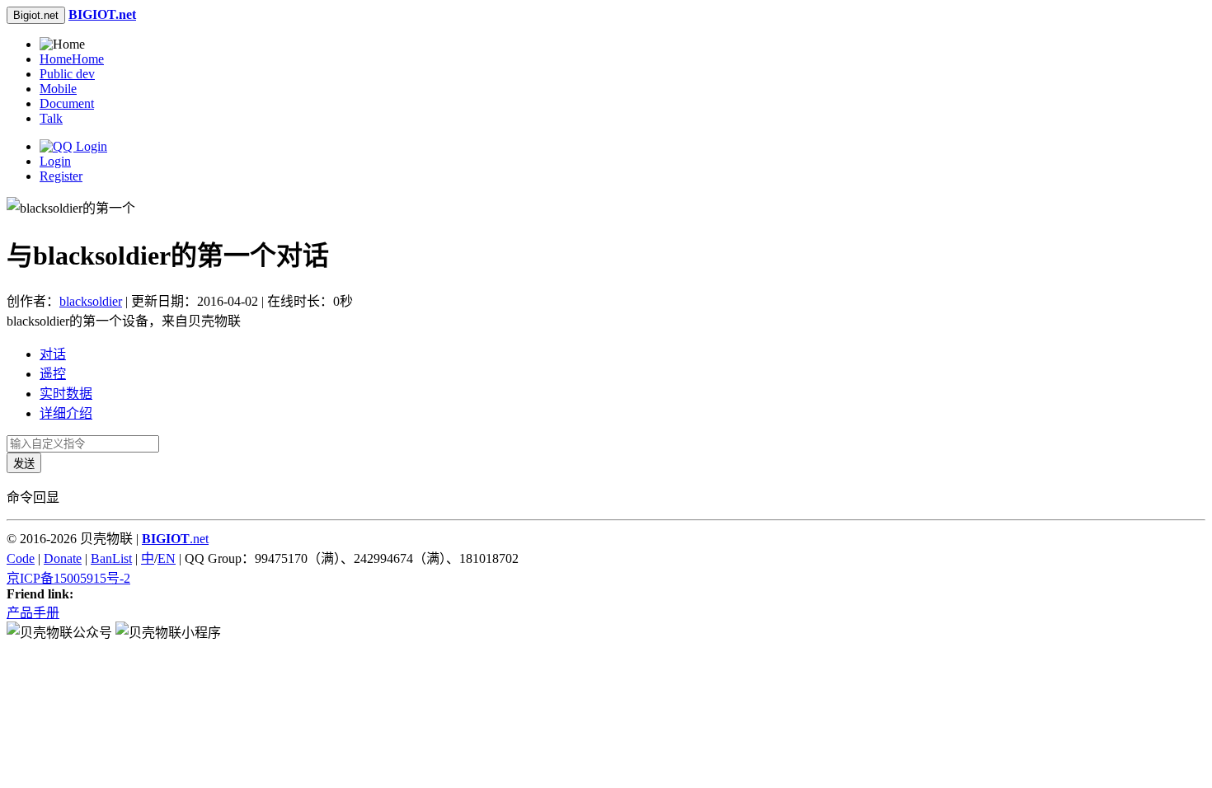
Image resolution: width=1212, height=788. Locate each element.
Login (55, 161)
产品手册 (33, 613)
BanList (111, 558)
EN (166, 558)
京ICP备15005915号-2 (68, 578)
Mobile (58, 89)
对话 (53, 354)
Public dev (67, 74)
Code (21, 558)
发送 (24, 463)
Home (72, 59)
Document (67, 103)
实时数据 (66, 394)
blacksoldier (90, 301)
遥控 (53, 374)
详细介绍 (66, 413)
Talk (51, 118)
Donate (63, 558)
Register (61, 176)
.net (175, 539)
